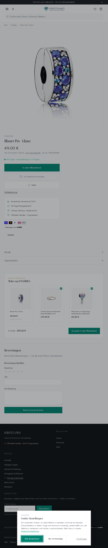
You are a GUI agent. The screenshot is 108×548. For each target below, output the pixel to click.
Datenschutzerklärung (30, 531)
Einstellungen (82, 539)
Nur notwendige (55, 539)
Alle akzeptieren (32, 539)
